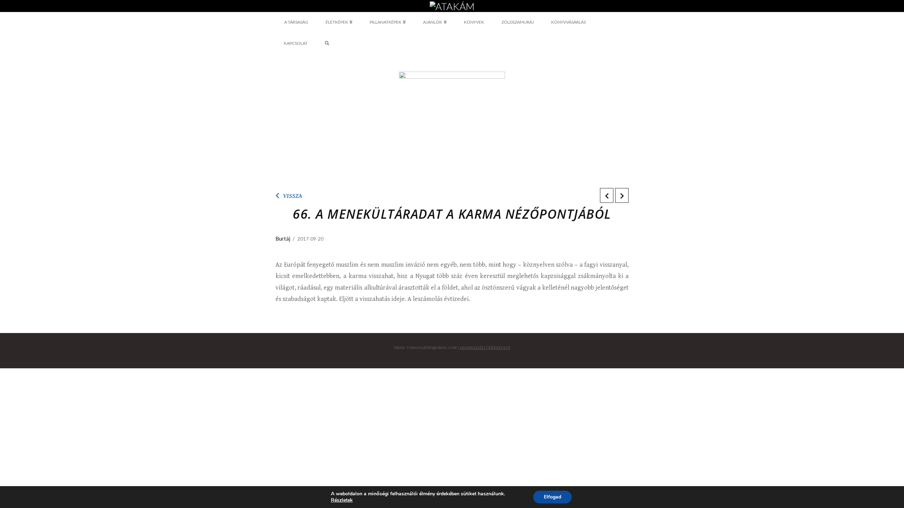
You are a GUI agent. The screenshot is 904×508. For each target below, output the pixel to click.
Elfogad (552, 497)
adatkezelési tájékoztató (485, 347)
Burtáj (282, 238)
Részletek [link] (342, 500)
